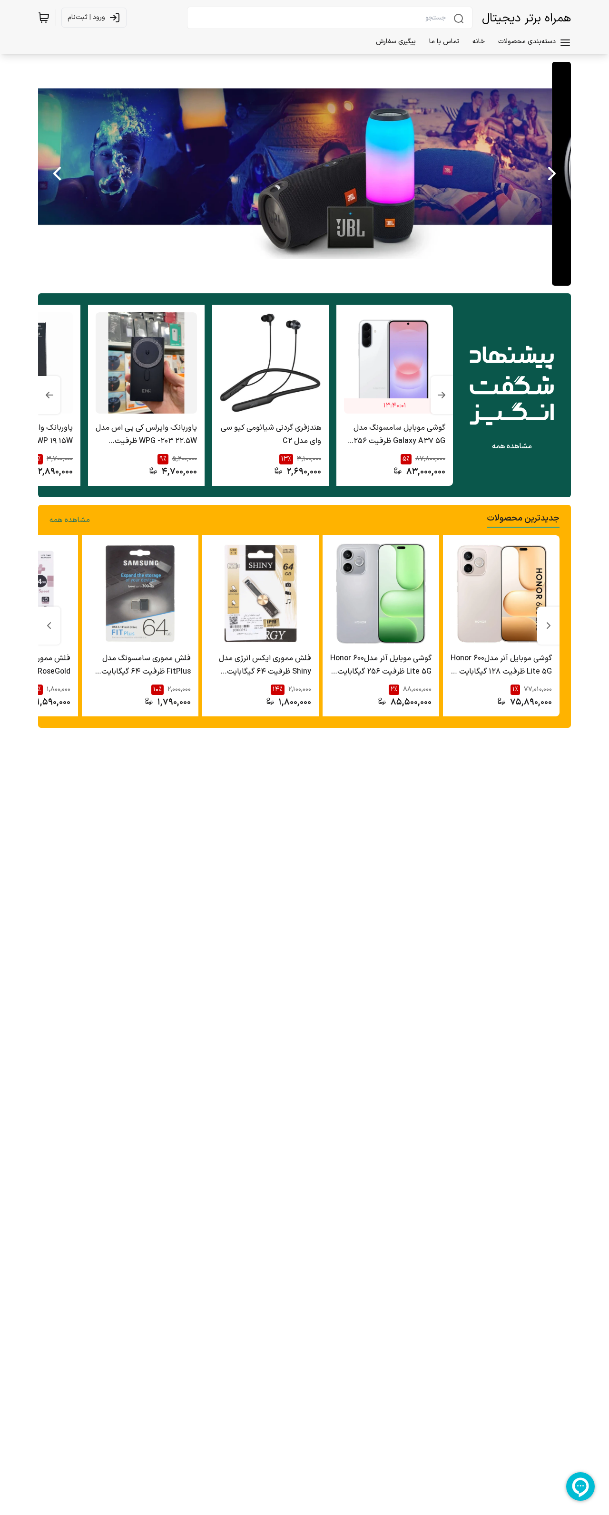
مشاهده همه (512, 446)
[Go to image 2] (299, 276)
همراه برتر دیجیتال (526, 19)
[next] (57, 173)
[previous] (551, 173)
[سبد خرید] (43, 17)
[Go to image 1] (312, 276)
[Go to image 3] (291, 276)
